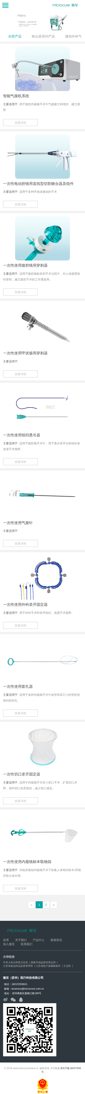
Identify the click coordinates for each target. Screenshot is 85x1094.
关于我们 (21, 940)
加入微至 (9, 944)
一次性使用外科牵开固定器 (25, 604)
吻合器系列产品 (43, 36)
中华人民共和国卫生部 (15, 962)
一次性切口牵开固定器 (21, 774)
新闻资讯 (56, 940)
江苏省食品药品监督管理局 (18, 965)
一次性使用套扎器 (18, 686)
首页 (6, 940)
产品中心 (38, 940)
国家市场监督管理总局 (43, 962)
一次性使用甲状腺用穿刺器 (25, 353)
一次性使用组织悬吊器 (21, 435)
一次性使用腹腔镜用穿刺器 (25, 265)
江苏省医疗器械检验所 (48, 965)
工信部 (67, 965)
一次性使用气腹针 (18, 523)
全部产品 (14, 36)
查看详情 (20, 122)
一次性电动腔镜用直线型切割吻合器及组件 (38, 184)
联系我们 (26, 944)
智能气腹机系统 (16, 96)
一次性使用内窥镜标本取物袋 (27, 862)
